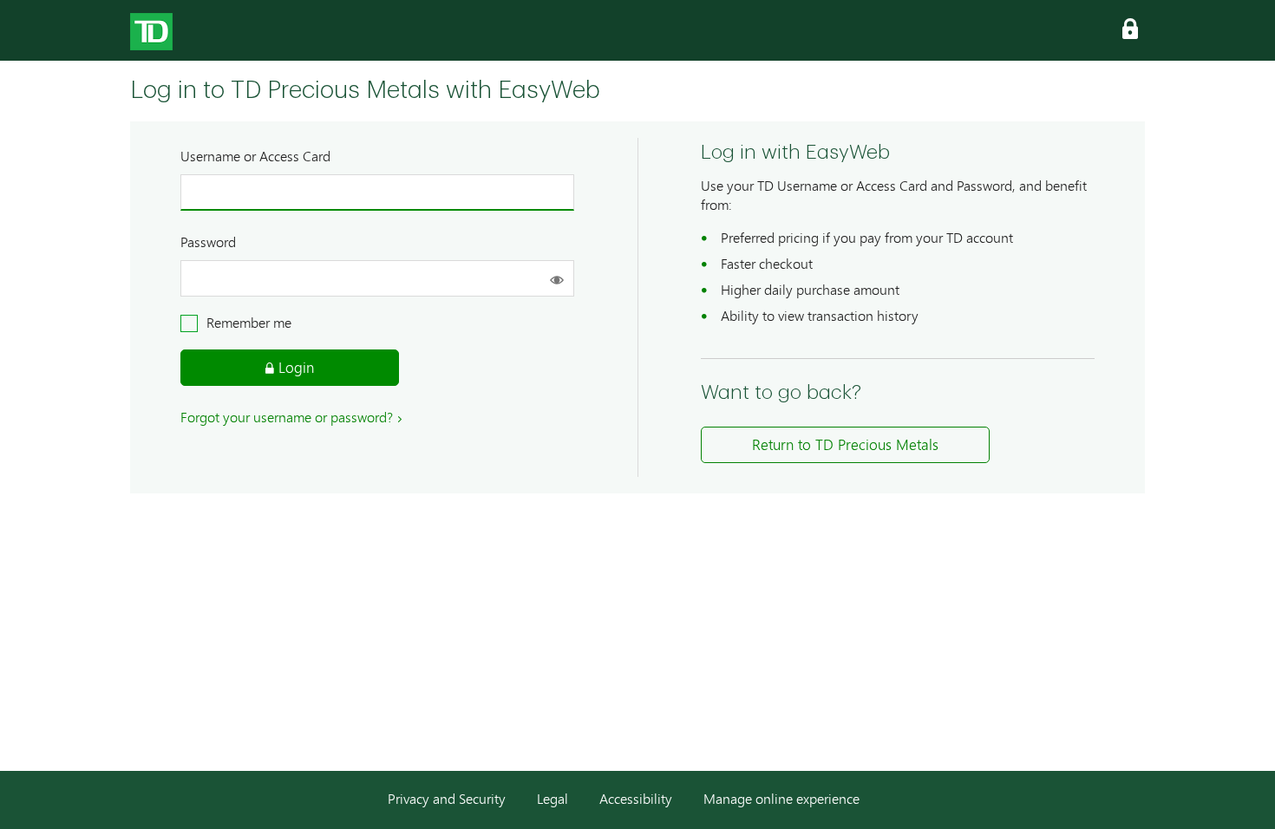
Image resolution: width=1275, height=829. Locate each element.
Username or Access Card (255, 156)
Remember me (248, 322)
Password (208, 241)
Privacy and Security (448, 798)
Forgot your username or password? (286, 417)
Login (294, 367)
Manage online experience (781, 799)
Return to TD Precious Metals (845, 444)
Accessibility (637, 798)
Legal (554, 798)
